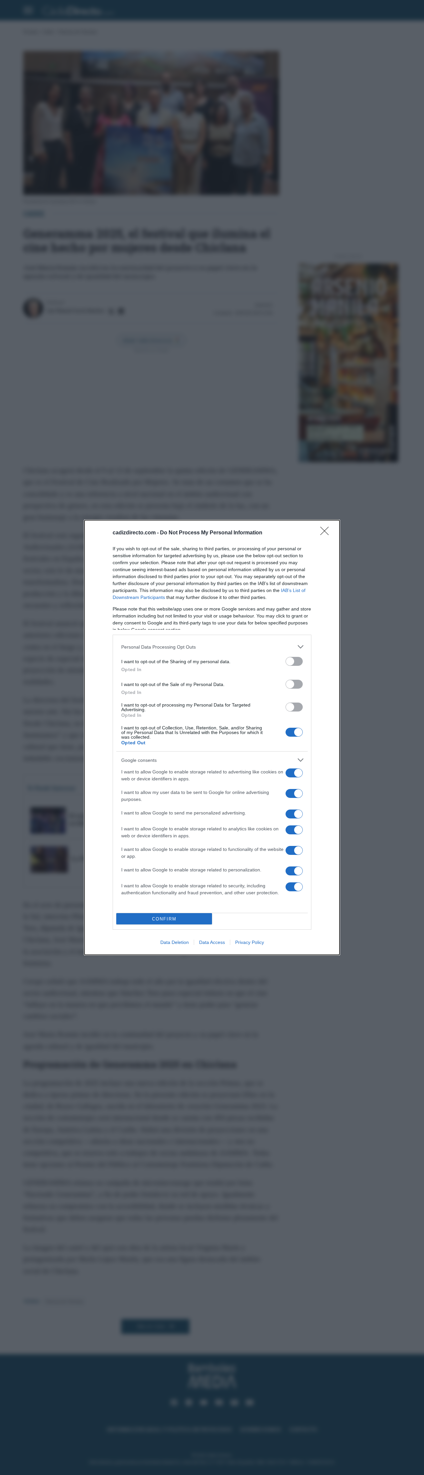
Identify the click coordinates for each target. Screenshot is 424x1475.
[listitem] (212, 646)
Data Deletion (174, 942)
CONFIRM (164, 918)
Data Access (212, 942)
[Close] (326, 533)
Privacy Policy (249, 942)
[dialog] (212, 737)
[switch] (294, 661)
